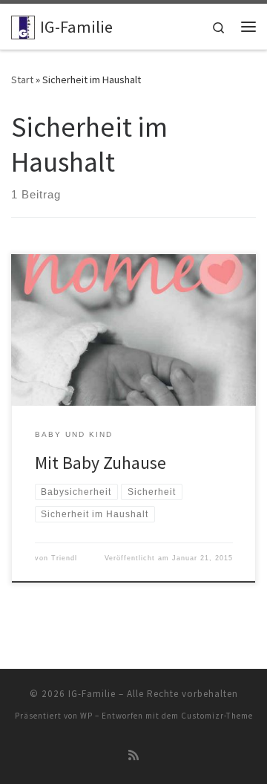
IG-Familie (92, 693)
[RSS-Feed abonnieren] (133, 755)
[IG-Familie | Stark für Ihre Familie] (23, 25)
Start (22, 79)
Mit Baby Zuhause (100, 462)
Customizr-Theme (217, 715)
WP (86, 715)
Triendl (64, 558)
